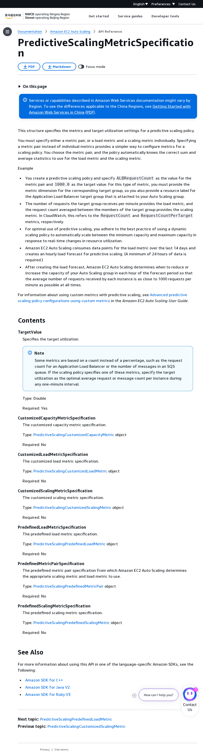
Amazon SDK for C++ (44, 680)
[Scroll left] (85, 16)
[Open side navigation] (7, 31)
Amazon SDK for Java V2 (47, 687)
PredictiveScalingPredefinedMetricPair (68, 586)
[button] (32, 86)
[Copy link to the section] (14, 320)
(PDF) (90, 112)
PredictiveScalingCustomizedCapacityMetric (73, 434)
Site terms (61, 749)
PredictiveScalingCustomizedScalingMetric (72, 507)
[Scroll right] (183, 16)
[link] (110, 31)
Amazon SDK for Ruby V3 (48, 694)
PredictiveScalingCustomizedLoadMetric (70, 471)
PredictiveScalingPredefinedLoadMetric (69, 543)
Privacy (45, 749)
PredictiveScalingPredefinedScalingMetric (71, 622)
